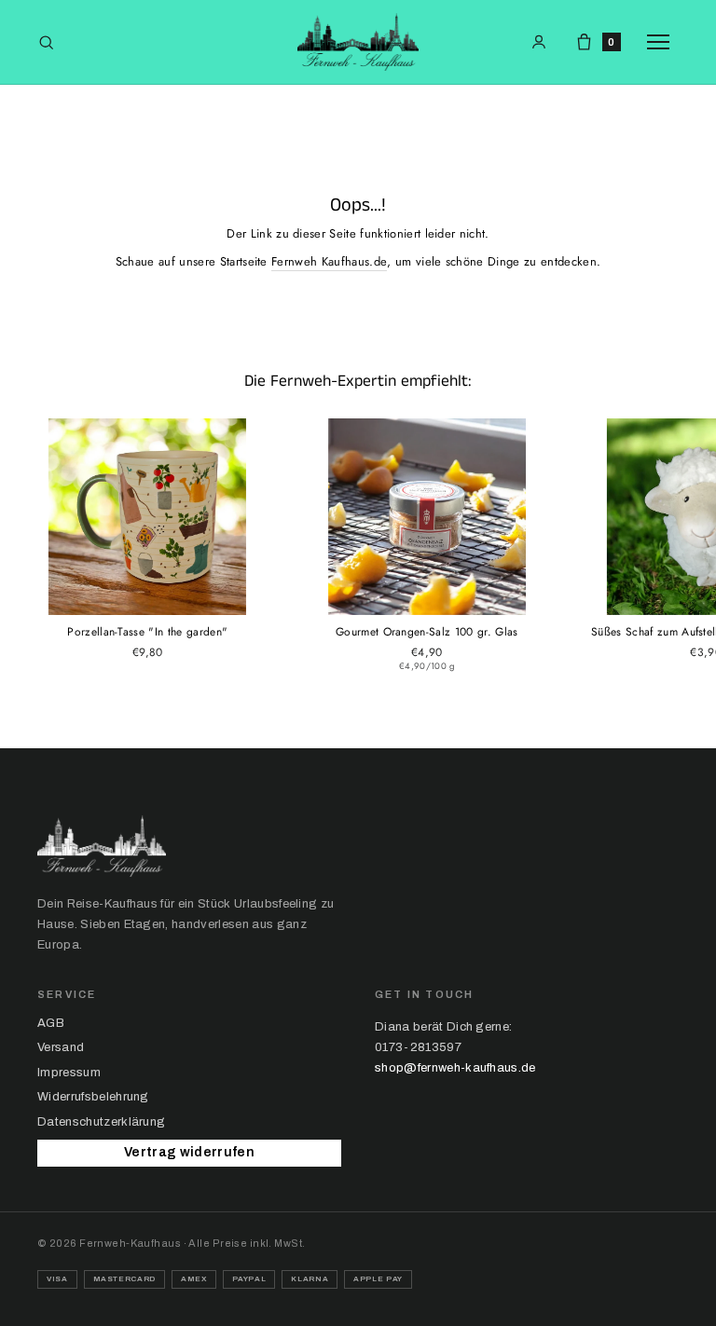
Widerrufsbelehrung (93, 1096)
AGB (50, 1023)
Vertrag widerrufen (189, 1152)
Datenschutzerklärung (101, 1121)
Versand (60, 1047)
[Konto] (539, 42)
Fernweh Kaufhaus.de (329, 261)
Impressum (69, 1072)
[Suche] (46, 42)
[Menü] (663, 42)
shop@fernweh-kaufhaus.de (455, 1067)
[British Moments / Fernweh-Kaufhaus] (358, 42)
